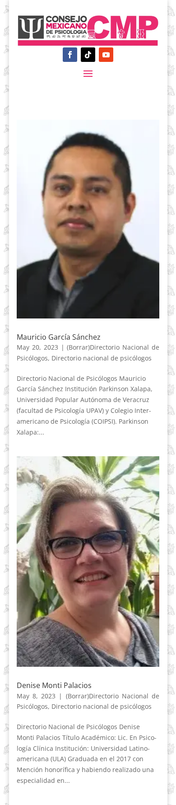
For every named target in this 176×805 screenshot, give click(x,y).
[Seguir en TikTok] (88, 54)
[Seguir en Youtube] (106, 54)
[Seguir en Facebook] (70, 54)
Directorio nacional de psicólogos (101, 358)
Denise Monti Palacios (54, 685)
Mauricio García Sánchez (59, 337)
